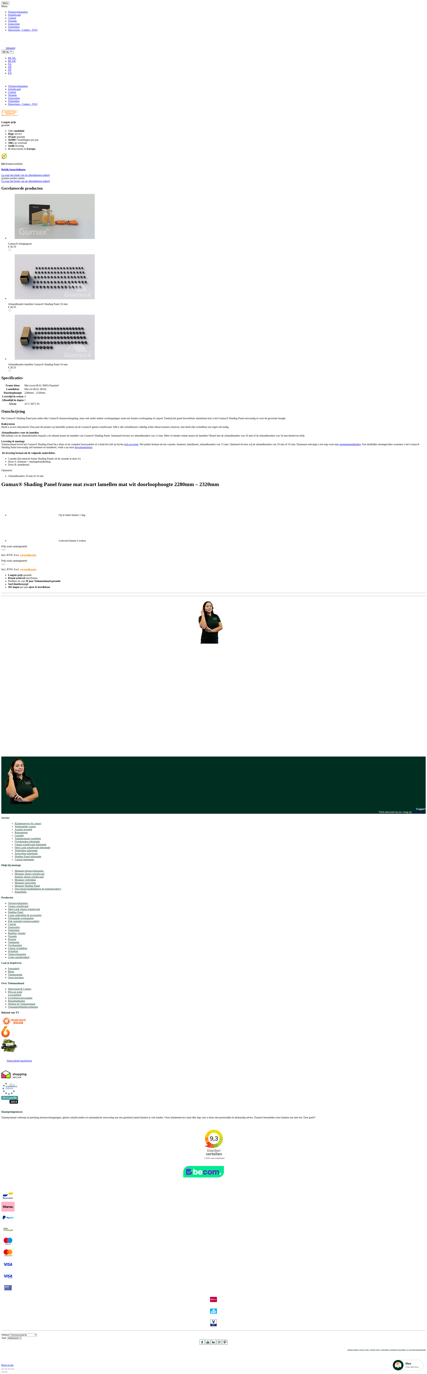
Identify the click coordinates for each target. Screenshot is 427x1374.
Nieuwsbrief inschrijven (19, 1060)
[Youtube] (207, 1343)
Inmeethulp (21, 891)
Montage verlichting (25, 879)
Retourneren (21, 832)
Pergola (12, 939)
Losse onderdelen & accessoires (25, 915)
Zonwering (14, 24)
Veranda (12, 21)
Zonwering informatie (26, 853)
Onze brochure (16, 977)
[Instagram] (219, 1343)
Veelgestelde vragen (25, 826)
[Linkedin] (213, 1343)
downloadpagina (83, 447)
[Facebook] (202, 1343)
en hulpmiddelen (10, 750)
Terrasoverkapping (18, 12)
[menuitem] (13, 58)
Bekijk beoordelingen (13, 169)
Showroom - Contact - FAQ (23, 30)
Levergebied (14, 994)
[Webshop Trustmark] (213, 1179)
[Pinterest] (224, 1343)
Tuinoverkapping (17, 954)
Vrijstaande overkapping (21, 918)
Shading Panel (15, 912)
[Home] (9, 43)
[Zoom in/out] (12, 1368)
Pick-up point (15, 991)
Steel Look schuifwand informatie (32, 847)
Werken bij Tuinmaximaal (21, 1003)
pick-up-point (131, 444)
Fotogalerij (13, 968)
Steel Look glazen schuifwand (24, 909)
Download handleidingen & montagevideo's (38, 888)
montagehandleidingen (24, 747)
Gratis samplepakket (18, 957)
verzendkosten (28, 555)
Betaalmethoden (16, 1000)
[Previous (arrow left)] (2, 1371)
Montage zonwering (25, 882)
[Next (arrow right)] (6, 1371)
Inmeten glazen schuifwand (29, 876)
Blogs (11, 971)
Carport (12, 18)
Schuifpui (13, 951)
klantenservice (15, 713)
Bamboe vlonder (17, 933)
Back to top (7, 1365)
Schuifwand (14, 15)
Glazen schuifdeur (17, 948)
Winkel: (5, 1334)
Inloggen (10, 48)
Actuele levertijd (23, 829)
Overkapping (15, 945)
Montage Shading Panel (27, 885)
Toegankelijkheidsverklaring (23, 1006)
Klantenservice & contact (28, 823)
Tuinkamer (13, 942)
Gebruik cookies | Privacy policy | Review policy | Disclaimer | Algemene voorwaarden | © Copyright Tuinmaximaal (386, 1350)
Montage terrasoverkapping (29, 870)
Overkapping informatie (27, 841)
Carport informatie (24, 859)
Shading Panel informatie (28, 856)
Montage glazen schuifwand (29, 873)
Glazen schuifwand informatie (30, 844)
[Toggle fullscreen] (9, 1368)
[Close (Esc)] (2, 1368)
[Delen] (6, 1368)
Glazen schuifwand (18, 906)
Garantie (19, 835)
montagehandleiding (350, 444)
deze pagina (418, 812)
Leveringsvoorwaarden (20, 997)
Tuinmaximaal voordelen (28, 838)
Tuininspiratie (15, 974)
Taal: (4, 1337)
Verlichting (14, 27)
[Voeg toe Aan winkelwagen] (3, 80)
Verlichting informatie (26, 850)
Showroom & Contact (19, 988)
